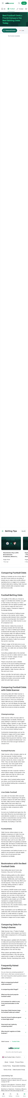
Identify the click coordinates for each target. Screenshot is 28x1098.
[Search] (19, 3)
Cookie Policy (7, 1066)
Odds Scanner (5, 1041)
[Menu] (2, 3)
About (6, 1062)
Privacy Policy (19, 1062)
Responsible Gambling (18, 1066)
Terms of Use (7, 1069)
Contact (11, 1062)
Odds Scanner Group (19, 1069)
